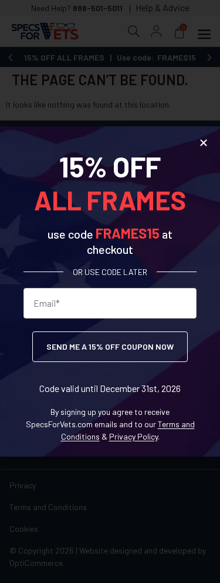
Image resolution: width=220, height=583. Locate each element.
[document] (110, 291)
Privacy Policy (133, 436)
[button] (203, 143)
